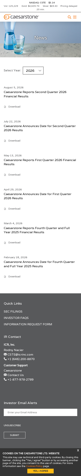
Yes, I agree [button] (40, 470)
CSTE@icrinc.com (20, 354)
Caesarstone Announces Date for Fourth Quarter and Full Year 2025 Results (39, 264)
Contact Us (16, 375)
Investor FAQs (16, 318)
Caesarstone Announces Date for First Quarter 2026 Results (37, 196)
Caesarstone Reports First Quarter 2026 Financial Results (40, 162)
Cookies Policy (34, 466)
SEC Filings (13, 311)
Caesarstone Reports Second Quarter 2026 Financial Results (35, 94)
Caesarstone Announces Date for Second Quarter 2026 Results (40, 128)
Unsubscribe (12, 425)
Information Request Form (28, 324)
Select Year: (12, 70)
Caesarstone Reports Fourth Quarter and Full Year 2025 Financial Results (37, 230)
